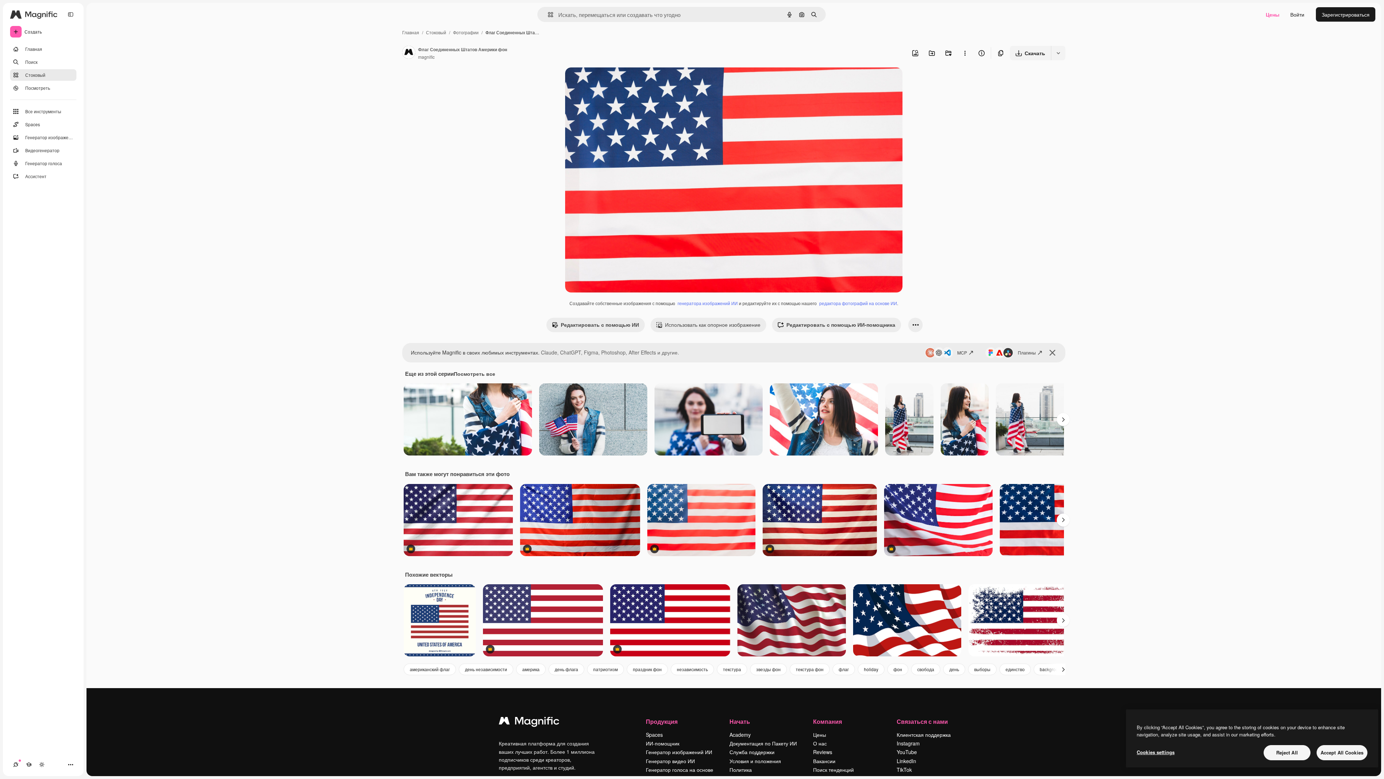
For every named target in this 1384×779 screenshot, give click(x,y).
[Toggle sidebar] (70, 14)
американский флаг (430, 669)
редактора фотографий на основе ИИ (858, 303)
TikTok (904, 769)
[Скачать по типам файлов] (1058, 53)
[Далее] (1063, 419)
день (954, 669)
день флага (566, 669)
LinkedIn (906, 761)
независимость (692, 669)
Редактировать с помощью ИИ (600, 324)
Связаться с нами (922, 721)
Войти (1297, 14)
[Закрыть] (1052, 352)
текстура (732, 669)
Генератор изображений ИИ (679, 752)
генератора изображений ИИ (708, 303)
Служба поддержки (752, 752)
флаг (844, 669)
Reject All (1287, 752)
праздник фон (647, 669)
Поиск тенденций (833, 769)
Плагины (1027, 352)
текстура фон (810, 669)
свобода (925, 669)
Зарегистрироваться (1346, 14)
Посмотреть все (474, 373)
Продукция (662, 721)
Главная (410, 32)
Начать (739, 721)
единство (1015, 669)
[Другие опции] (965, 53)
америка (531, 669)
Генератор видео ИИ (670, 761)
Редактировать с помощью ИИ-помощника (840, 324)
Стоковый (436, 32)
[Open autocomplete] (548, 14)
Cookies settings (1156, 752)
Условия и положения (755, 761)
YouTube (907, 752)
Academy (740, 734)
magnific (426, 57)
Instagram (908, 743)
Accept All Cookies (1342, 752)
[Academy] (29, 764)
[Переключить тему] (42, 764)
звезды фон (768, 669)
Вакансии (824, 761)
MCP (962, 352)
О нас (820, 743)
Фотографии (466, 32)
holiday (871, 669)
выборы (982, 669)
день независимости (486, 669)
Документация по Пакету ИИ (763, 743)
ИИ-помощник (662, 743)
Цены (1272, 14)
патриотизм (605, 669)
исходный (613, 81)
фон (897, 669)
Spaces (654, 734)
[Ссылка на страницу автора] (408, 53)
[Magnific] (529, 722)
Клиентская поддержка (924, 734)
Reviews (822, 752)
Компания (827, 721)
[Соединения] (16, 764)
